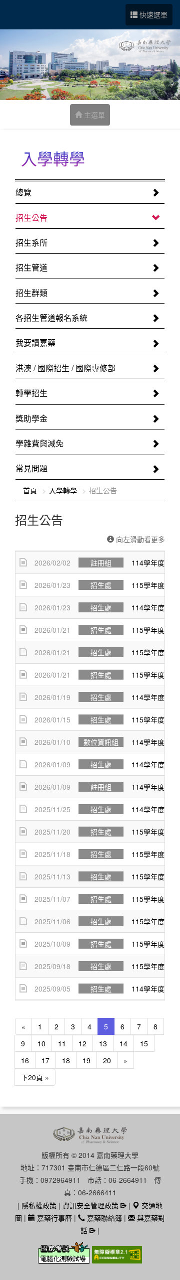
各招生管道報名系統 (52, 317)
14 (124, 1043)
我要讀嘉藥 (36, 342)
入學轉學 (63, 490)
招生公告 (32, 217)
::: (18, 160)
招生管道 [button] (32, 267)
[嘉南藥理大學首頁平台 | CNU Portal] (90, 64)
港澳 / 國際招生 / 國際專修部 (66, 368)
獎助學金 (32, 418)
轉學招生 (32, 393)
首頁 (30, 490)
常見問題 (32, 468)
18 (66, 1060)
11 (62, 1043)
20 (107, 1060)
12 (82, 1043)
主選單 (93, 115)
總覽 (24, 192)
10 (42, 1043)
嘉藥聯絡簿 (103, 1218)
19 (86, 1060)
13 (103, 1043)
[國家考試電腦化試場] (65, 1259)
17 (46, 1060)
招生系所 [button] (32, 242)
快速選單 (153, 14)
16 (25, 1060)
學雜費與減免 (40, 443)
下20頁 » (35, 1077)
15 (144, 1043)
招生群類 (32, 292)
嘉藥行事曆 (53, 1218)
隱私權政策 (39, 1205)
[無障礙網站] (117, 1259)
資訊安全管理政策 (90, 1205)
